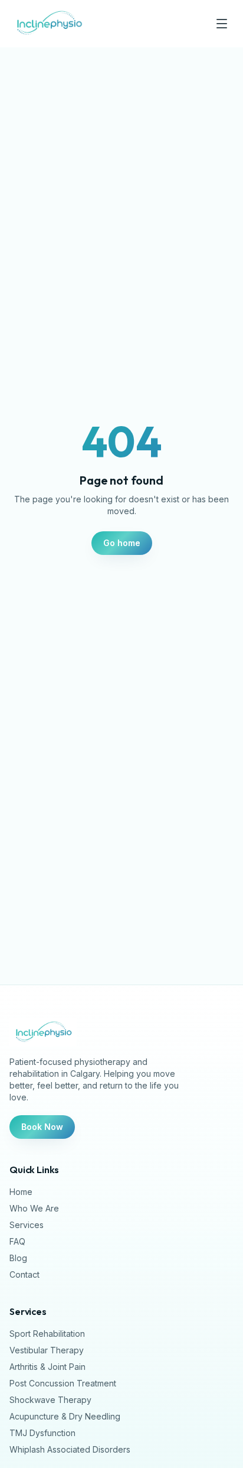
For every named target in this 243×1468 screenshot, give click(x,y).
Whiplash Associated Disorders (69, 1449)
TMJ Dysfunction (42, 1433)
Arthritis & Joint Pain (47, 1367)
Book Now (42, 1127)
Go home (121, 543)
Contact (24, 1274)
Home (20, 1192)
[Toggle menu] (222, 23)
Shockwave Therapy (50, 1400)
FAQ (17, 1241)
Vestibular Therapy (46, 1350)
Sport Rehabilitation (47, 1334)
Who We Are (34, 1208)
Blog (18, 1258)
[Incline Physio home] (48, 23)
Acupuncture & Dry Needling (64, 1416)
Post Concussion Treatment (62, 1383)
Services (26, 1225)
